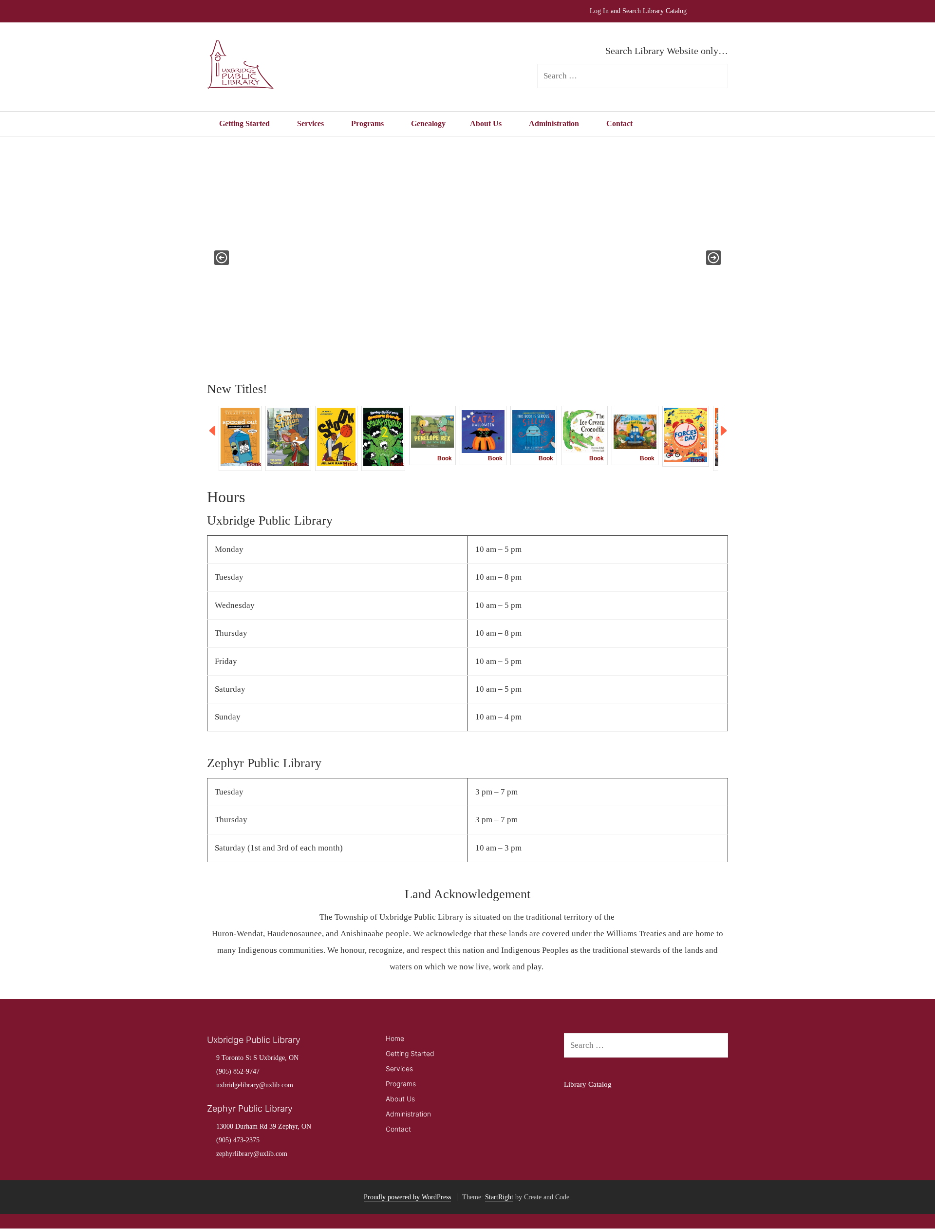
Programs (367, 123)
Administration (554, 123)
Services (310, 123)
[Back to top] (905, 1199)
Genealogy (428, 123)
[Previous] (213, 431)
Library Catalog (588, 1084)
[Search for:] (646, 1045)
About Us (486, 123)
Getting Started (244, 123)
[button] (221, 257)
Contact (619, 123)
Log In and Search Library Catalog (638, 11)
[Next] (724, 431)
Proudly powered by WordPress (407, 1197)
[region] (467, 257)
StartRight (499, 1197)
